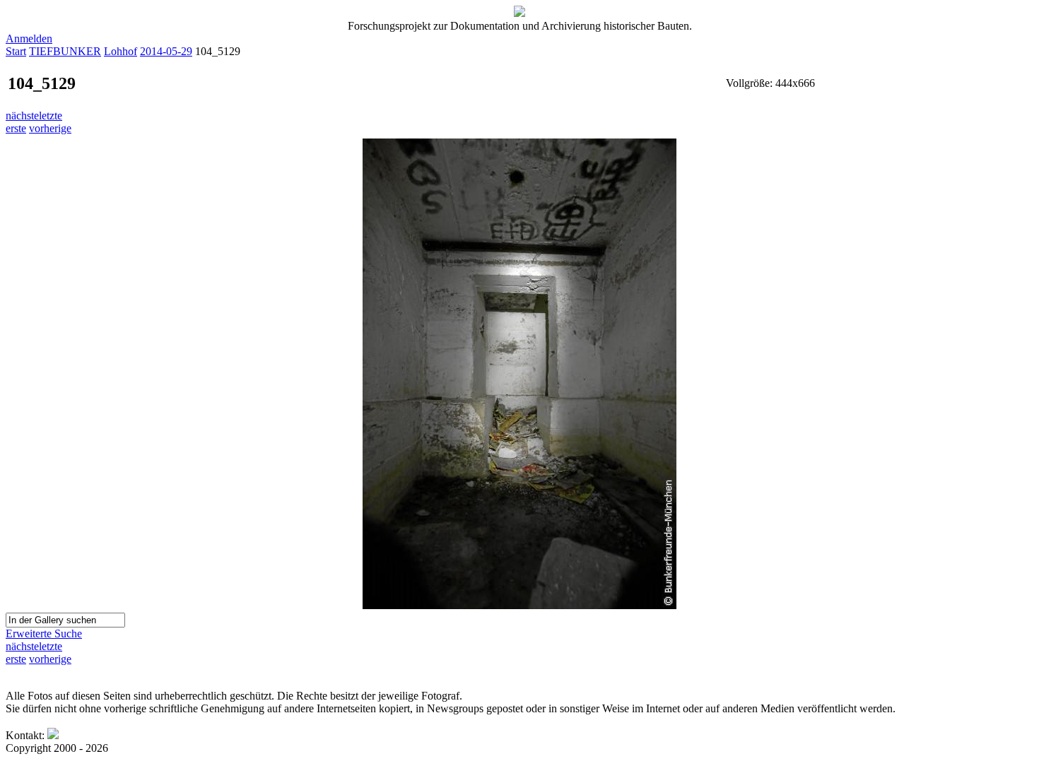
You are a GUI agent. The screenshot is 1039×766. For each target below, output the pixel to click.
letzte (50, 116)
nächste (22, 116)
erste (16, 128)
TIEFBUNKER (65, 51)
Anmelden (29, 39)
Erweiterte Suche (44, 633)
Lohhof (120, 51)
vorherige (50, 128)
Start (16, 51)
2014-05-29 (166, 51)
